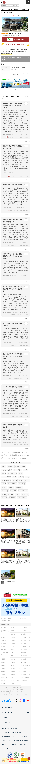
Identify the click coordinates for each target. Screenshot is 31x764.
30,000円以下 (23, 498)
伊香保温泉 (3, 640)
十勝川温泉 (24, 627)
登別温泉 (13, 627)
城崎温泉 (3, 662)
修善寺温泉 (24, 649)
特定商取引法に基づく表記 (20, 740)
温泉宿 (22, 477)
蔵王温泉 (3, 637)
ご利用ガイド (15, 687)
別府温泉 (13, 671)
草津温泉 (23, 637)
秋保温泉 (13, 634)
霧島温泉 (3, 674)
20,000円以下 (23, 491)
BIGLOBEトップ (6, 748)
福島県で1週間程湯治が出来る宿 (19, 207)
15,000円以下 (7, 477)
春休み (12, 487)
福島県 (11, 466)
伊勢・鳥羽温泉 (25, 677)
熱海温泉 (3, 684)
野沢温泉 (23, 643)
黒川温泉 (23, 671)
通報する (27, 141)
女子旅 (5, 498)
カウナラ (12, 692)
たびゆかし (23, 692)
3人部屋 (14, 491)
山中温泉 (23, 652)
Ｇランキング (7, 689)
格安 (4, 484)
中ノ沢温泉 (18, 470)
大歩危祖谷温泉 (15, 680)
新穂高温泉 (24, 659)
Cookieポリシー (6, 740)
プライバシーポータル (22, 736)
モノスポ (26, 691)
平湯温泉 (13, 659)
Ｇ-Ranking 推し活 (5, 694)
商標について (22, 744)
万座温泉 (13, 640)
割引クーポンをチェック (17, 44)
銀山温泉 (13, 637)
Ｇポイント (22, 687)
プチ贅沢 (13, 498)
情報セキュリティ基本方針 (9, 744)
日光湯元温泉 (4, 677)
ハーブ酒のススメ (24, 694)
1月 (15, 477)
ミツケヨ (17, 692)
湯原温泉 (3, 671)
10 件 (19, 33)
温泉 (4, 473)
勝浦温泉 (3, 665)
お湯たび (23, 689)
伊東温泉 (13, 649)
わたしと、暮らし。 (5, 691)
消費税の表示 (15, 728)
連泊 (21, 480)
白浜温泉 (23, 662)
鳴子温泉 (23, 631)
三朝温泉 (3, 668)
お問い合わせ (5, 728)
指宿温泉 (13, 684)
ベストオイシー (19, 691)
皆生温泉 (23, 668)
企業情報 (5, 717)
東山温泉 (23, 634)
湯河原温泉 (3, 649)
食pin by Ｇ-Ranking (15, 694)
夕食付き (5, 491)
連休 (18, 494)
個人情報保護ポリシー (8, 736)
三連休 (11, 494)
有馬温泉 (13, 662)
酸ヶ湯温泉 (14, 674)
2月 (26, 470)
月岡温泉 (13, 646)
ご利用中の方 (6, 722)
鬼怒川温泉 (3, 643)
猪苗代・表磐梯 (21, 466)
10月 (4, 494)
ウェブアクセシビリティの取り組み (11, 732)
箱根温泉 (13, 677)
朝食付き (19, 487)
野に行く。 (6, 692)
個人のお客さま (7, 708)
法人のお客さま (7, 713)
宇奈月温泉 (24, 655)
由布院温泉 (24, 680)
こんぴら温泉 (24, 665)
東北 (4, 466)
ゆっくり (25, 494)
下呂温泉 (3, 659)
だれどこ (13, 689)
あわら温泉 (14, 655)
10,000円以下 (7, 480)
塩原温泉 (13, 643)
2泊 (21, 473)
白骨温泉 (3, 646)
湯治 (28, 480)
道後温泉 (13, 665)
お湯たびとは (8, 687)
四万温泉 (23, 640)
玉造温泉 (13, 668)
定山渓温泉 (3, 627)
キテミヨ (13, 691)
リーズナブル (13, 473)
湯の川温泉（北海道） (5, 631)
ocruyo (18, 689)
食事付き (22, 484)
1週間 (4, 487)
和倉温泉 (13, 652)
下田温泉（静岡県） (5, 653)
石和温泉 (23, 646)
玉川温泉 (23, 674)
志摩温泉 (3, 680)
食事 (15, 480)
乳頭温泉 (13, 631)
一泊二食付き (13, 484)
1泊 (28, 477)
